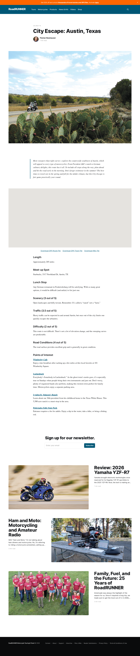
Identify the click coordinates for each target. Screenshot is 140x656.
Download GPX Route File (51, 251)
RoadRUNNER (17, 9)
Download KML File (91, 251)
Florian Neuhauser (48, 38)
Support (61, 643)
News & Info (63, 9)
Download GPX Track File (72, 251)
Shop (80, 9)
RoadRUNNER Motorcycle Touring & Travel (21, 643)
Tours (33, 9)
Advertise (69, 643)
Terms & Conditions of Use (118, 643)
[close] (137, 2)
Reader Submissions (90, 643)
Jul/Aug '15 (37, 25)
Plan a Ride (78, 643)
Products (53, 9)
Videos (73, 9)
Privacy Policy (103, 643)
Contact (47, 643)
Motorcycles (43, 9)
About (54, 643)
